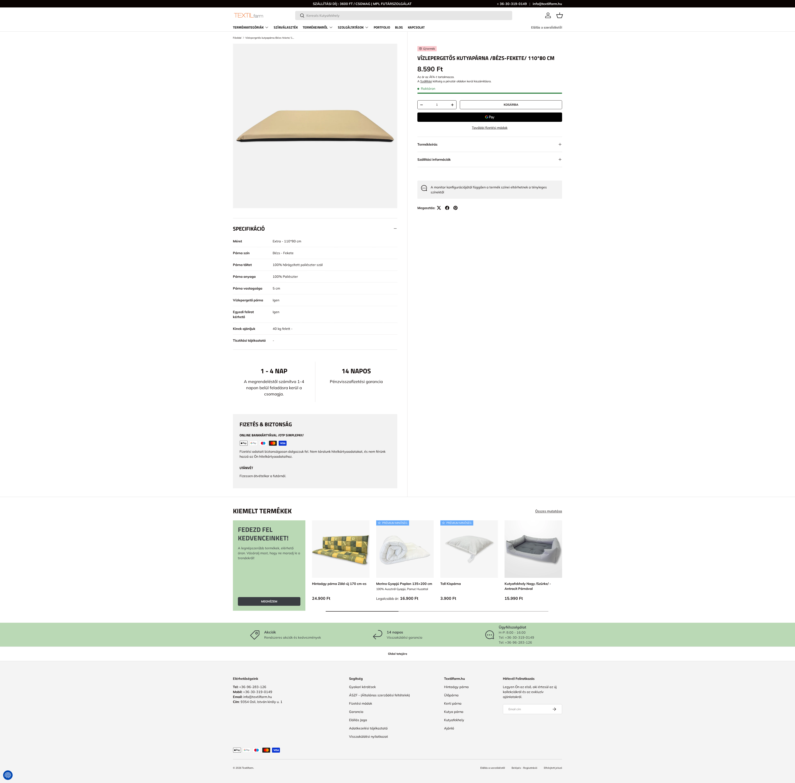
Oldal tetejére (397, 654)
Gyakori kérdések (362, 687)
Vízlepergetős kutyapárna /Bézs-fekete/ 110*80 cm (270, 37)
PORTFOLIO (382, 27)
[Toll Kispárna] (469, 549)
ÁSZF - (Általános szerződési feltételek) (379, 695)
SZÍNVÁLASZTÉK (286, 27)
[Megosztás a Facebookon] (447, 208)
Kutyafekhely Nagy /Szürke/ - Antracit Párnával (528, 586)
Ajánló (449, 728)
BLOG (399, 27)
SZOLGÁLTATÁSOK (351, 27)
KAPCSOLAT (416, 27)
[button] (559, 15)
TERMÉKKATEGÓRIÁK (248, 27)
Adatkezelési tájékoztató (368, 728)
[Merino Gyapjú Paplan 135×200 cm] (405, 549)
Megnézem (269, 601)
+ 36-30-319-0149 (512, 4)
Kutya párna (453, 712)
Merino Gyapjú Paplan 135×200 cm (404, 584)
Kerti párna (452, 703)
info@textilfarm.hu (547, 4)
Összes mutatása (548, 511)
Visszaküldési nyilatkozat (368, 736)
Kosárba (511, 105)
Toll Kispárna (450, 584)
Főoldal (237, 37)
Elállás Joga (358, 720)
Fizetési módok (360, 703)
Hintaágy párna (456, 687)
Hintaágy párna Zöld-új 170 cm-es (339, 584)
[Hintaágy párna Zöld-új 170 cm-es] (341, 549)
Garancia (356, 712)
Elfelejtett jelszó (553, 767)
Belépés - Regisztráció (524, 767)
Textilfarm (247, 767)
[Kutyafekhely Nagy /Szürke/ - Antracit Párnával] (533, 549)
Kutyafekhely (454, 720)
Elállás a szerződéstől (546, 27)
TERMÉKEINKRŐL (315, 27)
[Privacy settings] (8, 775)
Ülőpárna (451, 695)
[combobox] (403, 15)
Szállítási (426, 81)
